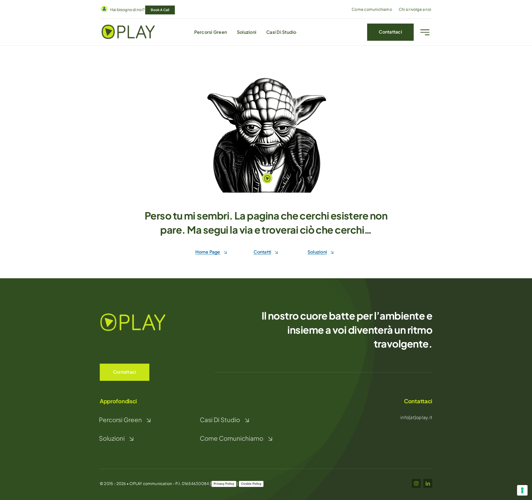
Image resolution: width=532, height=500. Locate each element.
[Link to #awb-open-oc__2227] (424, 32)
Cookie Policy (251, 484)
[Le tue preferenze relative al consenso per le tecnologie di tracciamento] (522, 490)
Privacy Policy (224, 484)
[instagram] (416, 483)
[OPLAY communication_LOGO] (133, 314)
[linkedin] (427, 483)
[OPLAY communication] (128, 25)
